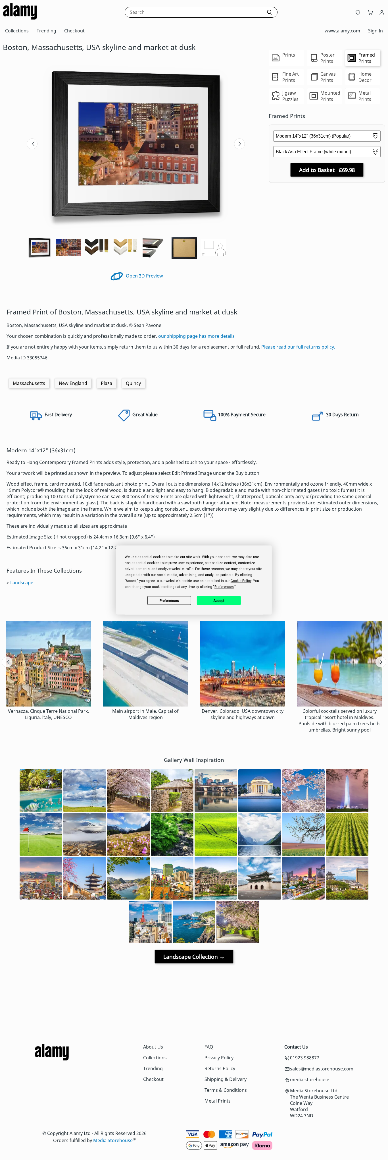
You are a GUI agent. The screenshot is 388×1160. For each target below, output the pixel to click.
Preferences (169, 600)
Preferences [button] (224, 587)
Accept (218, 600)
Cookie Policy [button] (241, 581)
